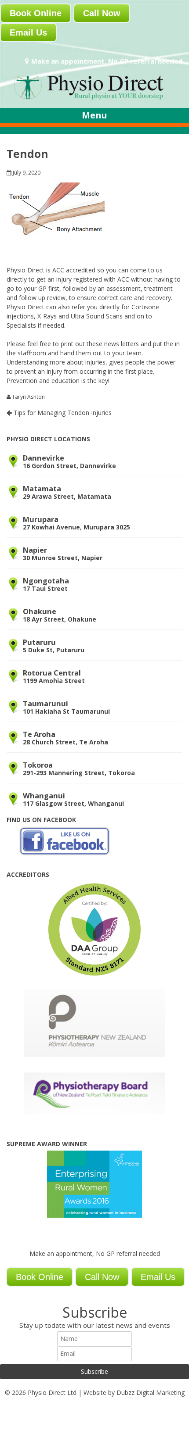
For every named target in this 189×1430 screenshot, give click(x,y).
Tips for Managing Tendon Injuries (62, 412)
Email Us (28, 32)
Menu (94, 115)
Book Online (36, 13)
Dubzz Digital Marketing (150, 1392)
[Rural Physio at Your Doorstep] (94, 99)
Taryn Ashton (28, 397)
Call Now (101, 13)
